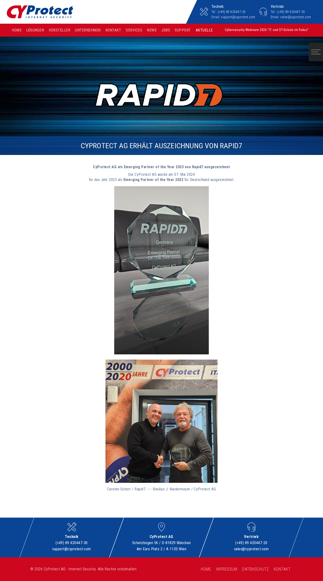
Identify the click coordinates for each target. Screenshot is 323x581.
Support (183, 30)
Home (17, 30)
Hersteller (59, 30)
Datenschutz (255, 569)
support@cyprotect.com (238, 17)
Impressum (227, 569)
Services (134, 30)
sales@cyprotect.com (295, 17)
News (152, 30)
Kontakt (113, 30)
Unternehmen (88, 30)
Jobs (165, 30)
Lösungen (35, 30)
